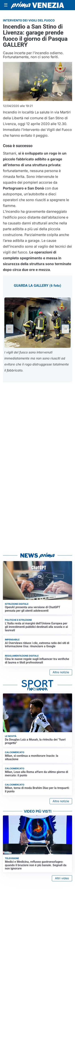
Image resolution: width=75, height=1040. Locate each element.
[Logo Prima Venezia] (37, 5)
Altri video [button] (62, 878)
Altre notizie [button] (61, 672)
